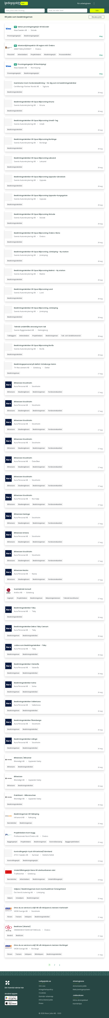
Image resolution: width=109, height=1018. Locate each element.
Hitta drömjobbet (80, 1000)
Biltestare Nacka (21, 570)
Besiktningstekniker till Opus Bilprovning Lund (33, 289)
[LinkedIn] (10, 1013)
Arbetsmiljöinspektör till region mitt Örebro (35, 45)
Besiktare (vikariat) (22, 926)
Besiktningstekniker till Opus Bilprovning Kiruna (34, 102)
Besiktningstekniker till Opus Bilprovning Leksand (35, 158)
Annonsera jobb (80, 986)
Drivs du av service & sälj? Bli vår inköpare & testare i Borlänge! (41, 945)
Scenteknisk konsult (22, 589)
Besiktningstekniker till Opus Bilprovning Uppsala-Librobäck (39, 177)
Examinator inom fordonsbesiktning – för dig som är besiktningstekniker (45, 83)
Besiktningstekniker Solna (25, 683)
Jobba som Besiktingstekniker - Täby (30, 645)
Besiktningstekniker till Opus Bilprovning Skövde (34, 214)
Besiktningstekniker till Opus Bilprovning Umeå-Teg (36, 120)
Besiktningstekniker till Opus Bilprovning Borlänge (35, 139)
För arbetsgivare (84, 3)
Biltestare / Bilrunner (22, 758)
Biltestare (18, 776)
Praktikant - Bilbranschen (25, 795)
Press (41, 1003)
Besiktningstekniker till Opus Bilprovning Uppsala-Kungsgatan (40, 195)
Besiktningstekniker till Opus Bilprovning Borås (34, 345)
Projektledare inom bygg (24, 833)
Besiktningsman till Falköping (26, 814)
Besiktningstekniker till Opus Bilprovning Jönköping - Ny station (41, 251)
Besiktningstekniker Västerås (26, 664)
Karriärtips (77, 1003)
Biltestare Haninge (22, 514)
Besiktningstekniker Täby (25, 608)
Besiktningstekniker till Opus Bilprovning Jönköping (36, 308)
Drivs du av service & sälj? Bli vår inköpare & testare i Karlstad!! (41, 907)
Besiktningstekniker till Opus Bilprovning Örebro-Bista (37, 233)
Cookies (42, 993)
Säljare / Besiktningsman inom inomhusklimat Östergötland (40, 889)
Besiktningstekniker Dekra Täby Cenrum (31, 626)
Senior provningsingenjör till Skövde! (32, 27)
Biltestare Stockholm (23, 383)
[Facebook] (15, 1013)
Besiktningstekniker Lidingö (25, 739)
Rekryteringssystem (81, 989)
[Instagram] (6, 1013)
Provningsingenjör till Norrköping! (30, 64)
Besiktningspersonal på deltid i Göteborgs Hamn (35, 364)
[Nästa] (59, 965)
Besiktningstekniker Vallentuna (27, 701)
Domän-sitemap (46, 996)
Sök (97, 10)
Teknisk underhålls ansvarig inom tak (30, 326)
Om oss (42, 986)
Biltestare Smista (21, 533)
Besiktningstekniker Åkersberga (27, 720)
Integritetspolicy (46, 989)
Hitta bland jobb (46, 1000)
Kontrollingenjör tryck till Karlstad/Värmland (33, 851)
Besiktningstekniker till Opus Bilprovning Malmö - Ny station (39, 270)
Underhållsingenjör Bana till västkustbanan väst (34, 870)
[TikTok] (19, 1013)
